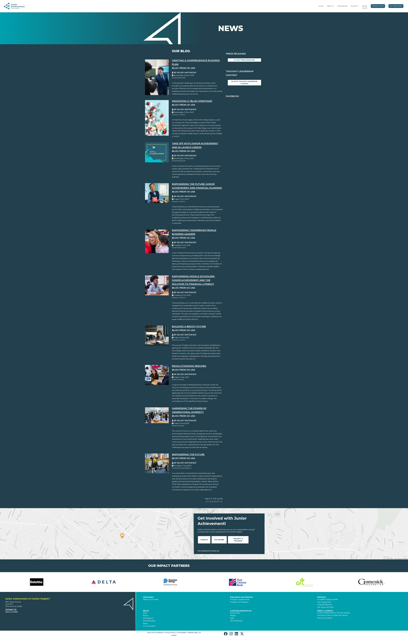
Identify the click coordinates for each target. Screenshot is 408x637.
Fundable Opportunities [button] (327, 599)
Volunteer (219, 540)
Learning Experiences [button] (240, 611)
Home (321, 6)
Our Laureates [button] (149, 626)
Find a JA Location (324, 618)
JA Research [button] (148, 618)
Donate (204, 540)
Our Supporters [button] (324, 602)
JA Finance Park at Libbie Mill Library (332, 615)
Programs (342, 6)
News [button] (145, 623)
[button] (333, 6)
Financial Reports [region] (324, 605)
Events (354, 6)
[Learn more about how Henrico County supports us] (103, 582)
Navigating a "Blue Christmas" (192, 101)
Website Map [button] (193, 632)
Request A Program (238, 540)
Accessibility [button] (181, 632)
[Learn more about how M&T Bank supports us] (304, 582)
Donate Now (378, 6)
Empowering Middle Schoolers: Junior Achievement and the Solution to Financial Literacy (193, 280)
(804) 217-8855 (11, 612)
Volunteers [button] (148, 597)
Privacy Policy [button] (170, 632)
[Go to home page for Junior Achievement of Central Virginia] (18, 6)
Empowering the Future (188, 454)
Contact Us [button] (10, 609)
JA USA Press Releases (244, 60)
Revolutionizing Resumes (189, 366)
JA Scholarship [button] (236, 621)
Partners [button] (321, 597)
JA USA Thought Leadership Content (244, 82)
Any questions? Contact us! (208, 551)
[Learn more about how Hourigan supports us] (170, 582)
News (364, 6)
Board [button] (145, 616)
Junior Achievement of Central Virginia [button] (333, 613)
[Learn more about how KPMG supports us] (237, 582)
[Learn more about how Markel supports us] (371, 582)
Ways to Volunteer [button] (151, 599)
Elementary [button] (235, 613)
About (330, 6)
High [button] (232, 618)
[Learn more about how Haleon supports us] (37, 582)
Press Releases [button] (149, 621)
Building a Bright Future (189, 326)
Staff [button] (145, 613)
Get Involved (396, 6)
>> (221, 501)
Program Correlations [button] (239, 602)
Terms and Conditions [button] (155, 632)
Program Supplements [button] (240, 599)
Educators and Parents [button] (241, 597)
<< (207, 501)
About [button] (146, 611)
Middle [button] (233, 616)
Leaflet (384, 558)
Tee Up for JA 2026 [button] (325, 607)
